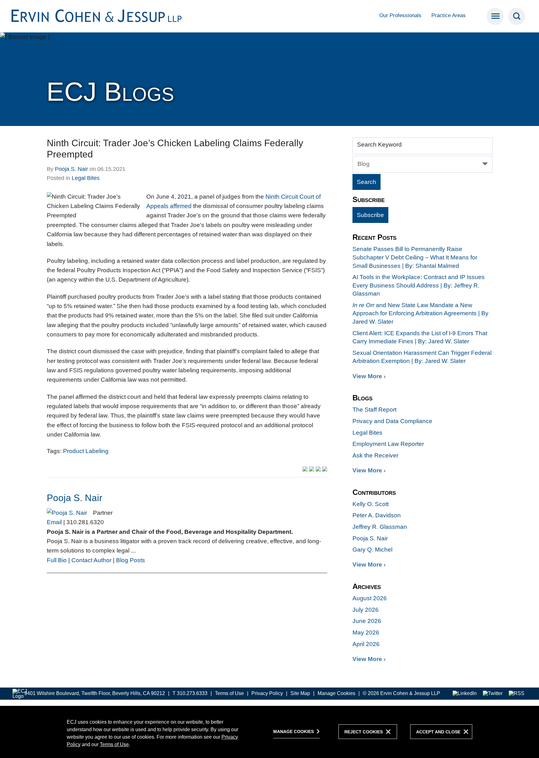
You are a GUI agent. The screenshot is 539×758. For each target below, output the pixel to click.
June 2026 (366, 621)
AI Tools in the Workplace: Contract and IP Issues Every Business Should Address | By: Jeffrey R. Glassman (418, 285)
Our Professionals (400, 15)
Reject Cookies (363, 731)
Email (54, 522)
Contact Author (91, 560)
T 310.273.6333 (189, 693)
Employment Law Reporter (388, 444)
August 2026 (369, 598)
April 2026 (366, 644)
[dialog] (269, 732)
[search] (516, 16)
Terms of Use (229, 693)
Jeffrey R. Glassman (379, 527)
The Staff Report (374, 409)
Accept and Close (438, 731)
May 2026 (365, 632)
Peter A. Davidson (376, 515)
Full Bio (57, 560)
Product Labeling (86, 451)
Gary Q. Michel (372, 549)
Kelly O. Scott (370, 504)
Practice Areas (448, 15)
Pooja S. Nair (71, 169)
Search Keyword (379, 144)
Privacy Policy (267, 693)
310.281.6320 (85, 522)
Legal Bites (86, 178)
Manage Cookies (336, 693)
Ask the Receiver (375, 455)
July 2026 (365, 609)
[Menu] (495, 16)
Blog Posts (130, 560)
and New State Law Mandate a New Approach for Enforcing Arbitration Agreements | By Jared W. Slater (420, 313)
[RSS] (516, 694)
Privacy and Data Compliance (392, 421)
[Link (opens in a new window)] (465, 694)
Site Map (300, 693)
